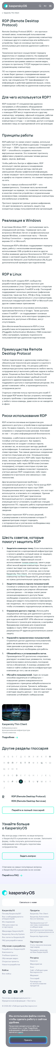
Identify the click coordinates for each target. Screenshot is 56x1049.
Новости (34, 961)
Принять (28, 1040)
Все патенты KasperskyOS (13, 937)
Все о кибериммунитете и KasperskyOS (12, 918)
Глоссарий (34, 978)
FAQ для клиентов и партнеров (10, 926)
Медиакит (34, 975)
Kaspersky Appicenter (39, 936)
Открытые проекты (10, 961)
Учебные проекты (10, 955)
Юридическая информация (13, 1001)
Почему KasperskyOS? (11, 914)
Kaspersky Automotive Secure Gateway (39, 918)
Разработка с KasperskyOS (13, 949)
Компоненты (7, 952)
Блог (32, 967)
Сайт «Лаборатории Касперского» (39, 971)
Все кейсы (6, 974)
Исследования (8, 922)
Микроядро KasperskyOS (12, 931)
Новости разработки (11, 964)
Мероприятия (36, 964)
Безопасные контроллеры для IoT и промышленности (42, 931)
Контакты (31, 1001)
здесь (20, 1032)
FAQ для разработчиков (12, 940)
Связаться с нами (28, 902)
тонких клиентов (30, 562)
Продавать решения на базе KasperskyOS (39, 951)
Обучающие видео (10, 958)
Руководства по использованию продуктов (38, 983)
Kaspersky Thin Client (17, 573)
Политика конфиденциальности (16, 998)
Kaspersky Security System (13, 934)
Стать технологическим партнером (40, 946)
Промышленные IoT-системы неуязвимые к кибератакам (39, 925)
